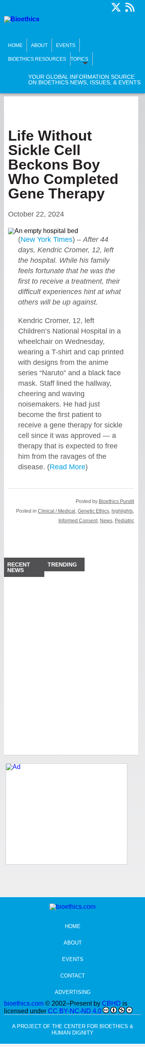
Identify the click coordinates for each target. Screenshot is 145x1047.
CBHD (111, 1003)
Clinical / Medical (56, 511)
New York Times (46, 239)
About (39, 45)
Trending (62, 564)
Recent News (18, 567)
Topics (79, 59)
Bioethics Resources (37, 59)
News (106, 521)
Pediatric (124, 521)
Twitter (116, 7)
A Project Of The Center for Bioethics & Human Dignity (72, 1029)
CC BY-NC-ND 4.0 (75, 1011)
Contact (72, 976)
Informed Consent (77, 521)
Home (15, 45)
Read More (67, 467)
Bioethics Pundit (116, 501)
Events (65, 45)
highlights (122, 511)
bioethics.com (24, 1003)
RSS (129, 7)
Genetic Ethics (93, 511)
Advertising (73, 992)
